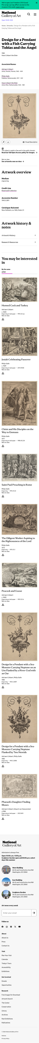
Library (4, 1011)
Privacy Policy (5, 1038)
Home (4, 26)
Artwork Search (7, 999)
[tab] (7, 271)
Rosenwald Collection (9, 191)
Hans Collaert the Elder (10, 83)
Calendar (5, 959)
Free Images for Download (11, 995)
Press (3, 942)
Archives (5, 1015)
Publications (6, 1023)
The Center (5, 1003)
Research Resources (10, 242)
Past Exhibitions (7, 1019)
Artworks (10, 26)
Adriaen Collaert (7, 69)
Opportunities (6, 985)
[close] (36, 3)
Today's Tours (6, 963)
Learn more (20, 7)
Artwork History (8, 235)
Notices (4, 1035)
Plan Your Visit (7, 955)
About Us (5, 938)
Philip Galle (5, 76)
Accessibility (6, 967)
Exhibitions (5, 971)
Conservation (6, 1007)
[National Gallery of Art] (19, 843)
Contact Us (5, 946)
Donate (4, 981)
